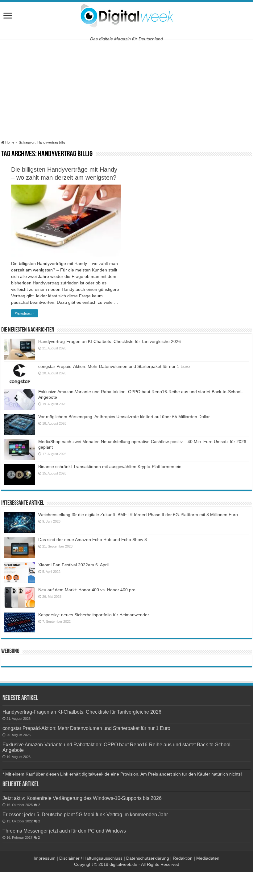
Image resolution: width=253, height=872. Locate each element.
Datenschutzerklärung (147, 858)
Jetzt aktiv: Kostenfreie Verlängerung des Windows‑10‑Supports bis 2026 (82, 798)
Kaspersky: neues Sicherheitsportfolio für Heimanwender (93, 614)
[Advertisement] (126, 90)
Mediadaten (207, 858)
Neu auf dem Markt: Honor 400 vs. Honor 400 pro (86, 589)
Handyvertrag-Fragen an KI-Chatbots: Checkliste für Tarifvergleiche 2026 (109, 341)
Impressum (45, 858)
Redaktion (183, 858)
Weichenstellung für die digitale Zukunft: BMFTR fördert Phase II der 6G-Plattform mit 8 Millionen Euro (138, 514)
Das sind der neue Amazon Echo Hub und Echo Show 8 (92, 539)
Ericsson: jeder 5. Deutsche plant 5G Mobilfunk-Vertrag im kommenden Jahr (85, 814)
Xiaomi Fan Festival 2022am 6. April (73, 564)
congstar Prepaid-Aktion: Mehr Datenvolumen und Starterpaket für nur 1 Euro (114, 366)
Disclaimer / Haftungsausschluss (90, 858)
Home (9, 142)
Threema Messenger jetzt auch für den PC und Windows (64, 830)
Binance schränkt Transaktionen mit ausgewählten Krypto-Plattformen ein (109, 466)
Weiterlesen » (24, 313)
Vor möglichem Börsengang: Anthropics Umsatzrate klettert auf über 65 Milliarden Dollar (124, 416)
